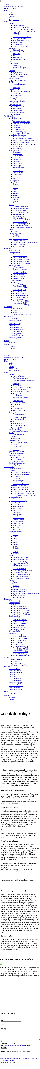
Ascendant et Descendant (17, 135)
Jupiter (11, 12)
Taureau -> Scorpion (20, 269)
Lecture (6, 341)
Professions (12, 282)
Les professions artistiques (21, 91)
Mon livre (12, 343)
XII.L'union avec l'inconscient (23, 227)
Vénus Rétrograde (19, 244)
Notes (6, 22)
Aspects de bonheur (15, 146)
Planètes (11, 229)
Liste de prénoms (14, 252)
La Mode (12, 86)
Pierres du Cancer (14, 324)
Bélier (15, 182)
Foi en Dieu (17, 35)
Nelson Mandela (18, 95)
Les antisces (17, 125)
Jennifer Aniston (18, 107)
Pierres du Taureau (15, 320)
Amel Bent (16, 54)
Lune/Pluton (17, 165)
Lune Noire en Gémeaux (21, 259)
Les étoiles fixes (18, 129)
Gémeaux (16, 186)
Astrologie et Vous (15, 118)
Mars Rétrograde (18, 246)
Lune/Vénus (17, 159)
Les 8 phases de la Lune (21, 133)
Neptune (11, 14)
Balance (15, 193)
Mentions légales (5, 1058)
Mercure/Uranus (18, 169)
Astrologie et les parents (21, 27)
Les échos (12, 348)
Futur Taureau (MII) (19, 286)
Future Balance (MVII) (20, 295)
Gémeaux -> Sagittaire (20, 271)
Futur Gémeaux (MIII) (20, 288)
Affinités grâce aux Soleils (21, 122)
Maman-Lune (17, 42)
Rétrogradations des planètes (18, 239)
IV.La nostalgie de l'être (21, 212)
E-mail (3, 1024)
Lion (14, 190)
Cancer (15, 188)
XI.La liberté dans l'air (20, 225)
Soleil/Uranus (17, 154)
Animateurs (12, 48)
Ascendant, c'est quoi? (20, 137)
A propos (12, 120)
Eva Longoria (17, 108)
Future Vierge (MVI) (20, 293)
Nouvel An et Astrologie (21, 40)
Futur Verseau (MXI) (20, 303)
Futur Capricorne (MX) (21, 301)
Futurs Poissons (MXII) (21, 305)
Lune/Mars (16, 161)
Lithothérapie (8, 316)
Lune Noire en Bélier (20, 256)
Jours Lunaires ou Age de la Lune (20, 314)
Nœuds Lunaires (14, 265)
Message (3, 1029)
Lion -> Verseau (18, 275)
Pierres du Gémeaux (15, 322)
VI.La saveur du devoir (20, 216)
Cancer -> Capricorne (20, 273)
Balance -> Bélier (19, 278)
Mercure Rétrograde (19, 241)
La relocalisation (18, 44)
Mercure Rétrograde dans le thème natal (26, 242)
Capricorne (16, 199)
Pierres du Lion (14, 326)
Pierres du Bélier (14, 318)
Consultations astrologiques (13, 6)
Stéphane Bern (18, 50)
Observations (13, 18)
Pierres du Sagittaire (15, 333)
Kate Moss (16, 88)
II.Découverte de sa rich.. (21, 208)
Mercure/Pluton (18, 171)
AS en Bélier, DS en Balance (22, 139)
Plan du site (13, 1060)
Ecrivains (12, 71)
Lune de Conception (15, 309)
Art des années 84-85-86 (17, 52)
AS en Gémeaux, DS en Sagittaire (24, 142)
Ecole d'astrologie (10, 8)
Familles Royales (14, 78)
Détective (16, 99)
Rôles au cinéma (14, 97)
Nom (2, 1020)
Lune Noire (12, 254)
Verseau (15, 201)
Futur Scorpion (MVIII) (21, 297)
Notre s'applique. (15, 1045)
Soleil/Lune (17, 152)
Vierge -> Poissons (19, 276)
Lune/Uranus (17, 163)
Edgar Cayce (17, 114)
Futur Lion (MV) (18, 292)
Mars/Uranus (17, 176)
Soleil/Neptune (18, 156)
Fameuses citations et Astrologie (23, 29)
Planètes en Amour (15, 233)
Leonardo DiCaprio (19, 67)
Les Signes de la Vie (19, 39)
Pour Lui (16, 237)
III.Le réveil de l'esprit (20, 210)
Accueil (6, 5)
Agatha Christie (18, 73)
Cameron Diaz (18, 110)
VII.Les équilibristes (19, 218)
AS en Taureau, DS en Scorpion (23, 140)
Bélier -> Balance (19, 267)
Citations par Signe (15, 250)
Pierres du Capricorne (16, 335)
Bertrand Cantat (18, 57)
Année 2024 (17, 312)
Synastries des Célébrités (17, 101)
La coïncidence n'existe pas (22, 37)
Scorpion (16, 195)
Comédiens (12, 61)
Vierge (15, 191)
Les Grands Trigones (20, 131)
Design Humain (14, 20)
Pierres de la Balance (16, 329)
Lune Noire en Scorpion (21, 261)
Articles (11, 23)
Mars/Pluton (17, 178)
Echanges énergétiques (20, 46)
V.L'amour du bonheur (20, 214)
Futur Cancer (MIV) (19, 290)
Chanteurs (12, 56)
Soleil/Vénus (17, 148)
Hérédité (11, 82)
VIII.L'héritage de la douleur (22, 220)
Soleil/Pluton (17, 157)
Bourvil (15, 65)
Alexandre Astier (18, 63)
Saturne (11, 16)
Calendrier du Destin (15, 280)
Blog (6, 10)
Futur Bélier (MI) (18, 284)
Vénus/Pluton (17, 174)
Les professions (14, 90)
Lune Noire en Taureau (20, 258)
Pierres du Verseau (15, 337)
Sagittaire (16, 197)
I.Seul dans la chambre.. (21, 207)
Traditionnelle (9, 116)
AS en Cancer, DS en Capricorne (24, 144)
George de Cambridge (20, 80)
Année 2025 (17, 310)
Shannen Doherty (19, 69)
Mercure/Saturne (18, 167)
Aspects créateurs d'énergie (18, 150)
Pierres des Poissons (15, 339)
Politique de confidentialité (14, 1045)
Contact (6, 344)
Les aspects (16, 127)
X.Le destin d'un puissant (21, 224)
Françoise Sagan (18, 76)
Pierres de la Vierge (15, 327)
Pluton (15, 231)
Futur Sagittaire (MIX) (20, 299)
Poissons (16, 203)
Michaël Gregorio (19, 59)
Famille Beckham (19, 84)
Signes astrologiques (15, 180)
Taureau (15, 184)
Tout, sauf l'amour (15, 105)
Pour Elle (16, 235)
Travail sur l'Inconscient (16, 112)
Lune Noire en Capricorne (21, 263)
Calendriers (8, 307)
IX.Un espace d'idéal (20, 222)
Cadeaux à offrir (18, 25)
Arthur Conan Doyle (20, 74)
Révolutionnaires (14, 93)
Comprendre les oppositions (22, 123)
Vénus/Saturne (18, 173)
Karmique (7, 248)
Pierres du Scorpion (15, 331)
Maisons (11, 205)
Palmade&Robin (18, 103)
